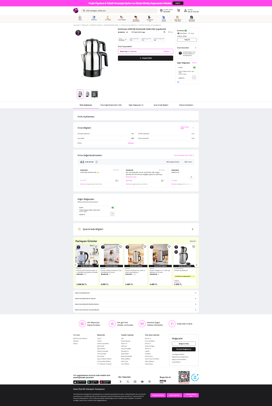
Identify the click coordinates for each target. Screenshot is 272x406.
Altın (122, 338)
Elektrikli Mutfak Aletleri (111, 25)
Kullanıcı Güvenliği (102, 351)
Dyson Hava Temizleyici (152, 359)
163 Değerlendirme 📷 (138, 32)
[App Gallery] (105, 382)
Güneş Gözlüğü (149, 346)
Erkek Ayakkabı (125, 359)
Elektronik (85, 25)
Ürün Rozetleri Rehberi (104, 361)
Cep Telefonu (125, 364)
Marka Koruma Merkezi (80, 338)
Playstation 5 (125, 351)
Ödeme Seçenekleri (103, 343)
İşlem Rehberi (101, 349)
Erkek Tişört (124, 361)
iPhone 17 (148, 343)
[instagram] (135, 383)
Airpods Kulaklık (126, 349)
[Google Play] (93, 382)
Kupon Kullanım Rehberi (104, 359)
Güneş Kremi (149, 356)
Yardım (99, 341)
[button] (178, 82)
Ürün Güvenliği (101, 354)
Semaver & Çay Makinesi (129, 25)
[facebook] (120, 383)
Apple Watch (125, 354)
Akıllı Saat (124, 346)
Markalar (76, 341)
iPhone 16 (148, 349)
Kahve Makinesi (149, 361)
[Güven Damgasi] (195, 377)
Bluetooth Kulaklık (126, 356)
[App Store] (79, 382)
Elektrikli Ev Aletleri (96, 25)
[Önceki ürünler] (75, 265)
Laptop (147, 351)
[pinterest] (149, 383)
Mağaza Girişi (184, 344)
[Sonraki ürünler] (196, 265)
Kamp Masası (149, 364)
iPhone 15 (148, 338)
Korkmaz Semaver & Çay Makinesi (150, 25)
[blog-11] (165, 382)
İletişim (75, 343)
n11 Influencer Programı (104, 364)
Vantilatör (148, 354)
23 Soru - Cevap (182, 36)
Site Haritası (100, 356)
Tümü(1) (194, 63)
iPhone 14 (124, 343)
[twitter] (128, 383)
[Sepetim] (178, 11)
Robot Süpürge (125, 341)
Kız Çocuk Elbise (150, 341)
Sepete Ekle (147, 58)
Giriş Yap (196, 11)
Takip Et (187, 40)
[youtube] (142, 383)
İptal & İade (100, 346)
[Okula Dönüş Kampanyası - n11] (136, 3)
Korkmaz (180, 31)
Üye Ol (190, 11)
